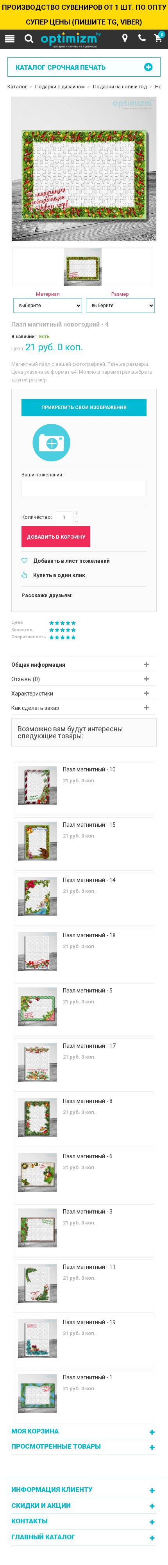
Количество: (36, 517)
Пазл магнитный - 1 (88, 1377)
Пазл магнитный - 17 (89, 1046)
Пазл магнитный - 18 (89, 935)
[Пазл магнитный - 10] (37, 785)
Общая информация (38, 665)
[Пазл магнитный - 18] (37, 951)
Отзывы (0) (25, 679)
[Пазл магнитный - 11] (37, 1283)
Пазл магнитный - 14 (89, 880)
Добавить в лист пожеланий (71, 561)
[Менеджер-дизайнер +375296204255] (142, 38)
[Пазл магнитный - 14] (37, 896)
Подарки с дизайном (60, 87)
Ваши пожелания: (42, 475)
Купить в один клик (59, 575)
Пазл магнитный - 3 (88, 1211)
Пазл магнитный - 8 (88, 1101)
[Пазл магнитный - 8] (37, 1117)
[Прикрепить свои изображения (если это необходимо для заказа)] (51, 443)
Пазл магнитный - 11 (89, 1267)
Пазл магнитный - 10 (89, 769)
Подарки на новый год (120, 87)
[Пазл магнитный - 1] (37, 1393)
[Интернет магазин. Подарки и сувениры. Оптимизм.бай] (84, 40)
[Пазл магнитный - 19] (37, 1338)
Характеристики (32, 693)
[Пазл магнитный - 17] (37, 1062)
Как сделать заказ (35, 708)
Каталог (17, 87)
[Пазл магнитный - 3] (37, 1227)
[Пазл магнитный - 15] (37, 841)
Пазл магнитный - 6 (88, 1156)
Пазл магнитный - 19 (89, 1322)
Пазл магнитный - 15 (89, 825)
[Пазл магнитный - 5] (37, 1006)
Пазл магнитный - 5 (88, 990)
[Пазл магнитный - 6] (37, 1172)
